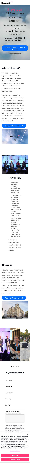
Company (8, 399)
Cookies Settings (15, 451)
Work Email (8, 393)
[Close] (28, 434)
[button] (11, 366)
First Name (8, 380)
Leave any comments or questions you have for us (13, 412)
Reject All (15, 455)
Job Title (8, 405)
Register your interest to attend (15, 48)
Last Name (8, 386)
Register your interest (14, 126)
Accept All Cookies (15, 459)
